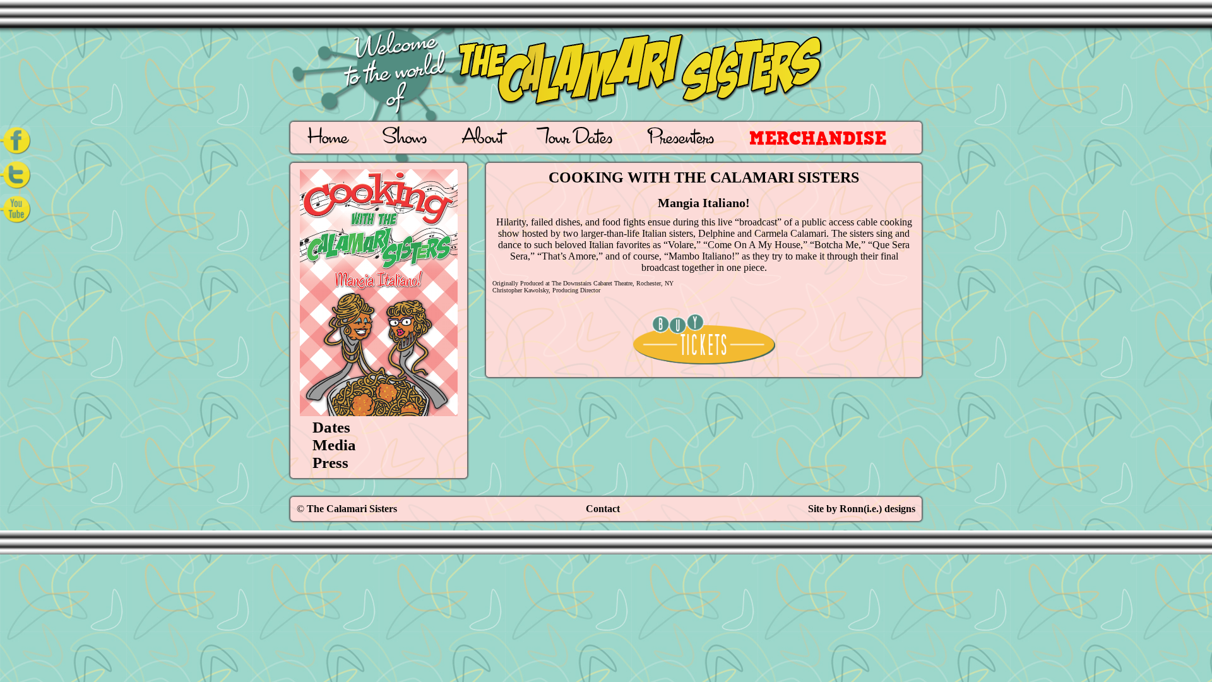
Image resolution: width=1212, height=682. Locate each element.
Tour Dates (575, 139)
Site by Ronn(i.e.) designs (861, 508)
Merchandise (817, 138)
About (482, 139)
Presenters (681, 139)
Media (334, 444)
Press (330, 462)
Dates (331, 427)
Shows (405, 139)
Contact (603, 508)
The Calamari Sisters (352, 508)
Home (328, 139)
